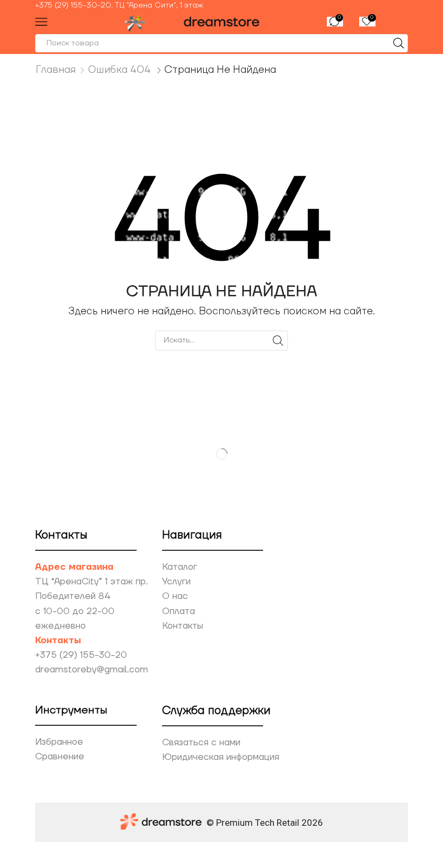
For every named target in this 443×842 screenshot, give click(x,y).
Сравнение (59, 757)
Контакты (182, 626)
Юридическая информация (220, 757)
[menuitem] (221, 5)
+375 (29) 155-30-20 (81, 655)
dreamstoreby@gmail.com (91, 670)
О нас (175, 596)
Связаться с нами (201, 743)
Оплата (178, 611)
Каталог (179, 567)
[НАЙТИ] (278, 341)
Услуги (176, 582)
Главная (56, 69)
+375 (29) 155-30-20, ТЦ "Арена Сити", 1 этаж (119, 5)
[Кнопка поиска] (398, 43)
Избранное (59, 742)
